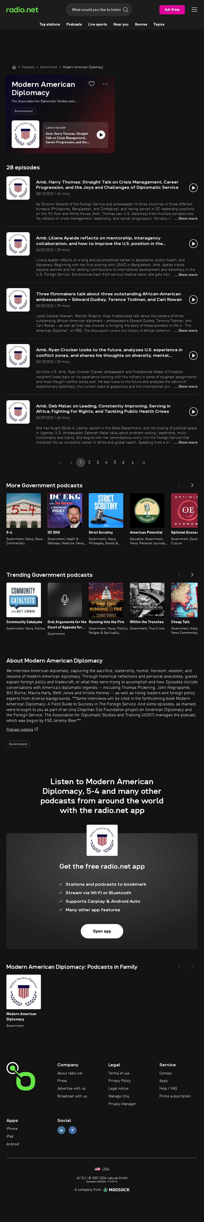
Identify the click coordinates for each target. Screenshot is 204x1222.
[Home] (14, 67)
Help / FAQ (168, 1088)
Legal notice (118, 1088)
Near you (121, 24)
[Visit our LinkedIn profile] (61, 1130)
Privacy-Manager (122, 1104)
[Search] (125, 9)
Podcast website (19, 729)
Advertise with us (71, 1088)
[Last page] (143, 463)
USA (105, 1169)
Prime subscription (175, 1096)
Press (62, 1081)
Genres (141, 24)
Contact (165, 1073)
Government (23, 111)
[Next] (192, 483)
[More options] (105, 84)
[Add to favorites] (91, 83)
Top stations (50, 24)
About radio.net (70, 1073)
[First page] (60, 463)
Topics (159, 24)
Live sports (97, 24)
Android (12, 1144)
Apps (163, 1081)
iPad (10, 1136)
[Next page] (133, 463)
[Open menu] (194, 9)
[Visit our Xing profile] (72, 1130)
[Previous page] (71, 463)
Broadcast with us (72, 1096)
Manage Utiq (118, 1096)
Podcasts (74, 24)
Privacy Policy (119, 1081)
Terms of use (119, 1073)
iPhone (12, 1129)
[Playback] (101, 134)
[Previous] (179, 483)
